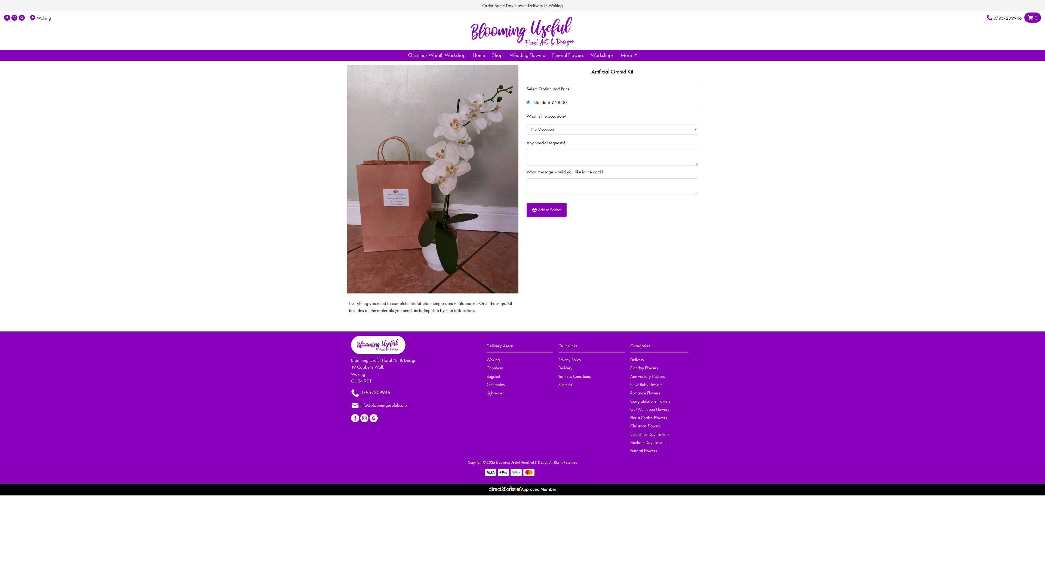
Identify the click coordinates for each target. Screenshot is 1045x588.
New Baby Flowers (646, 384)
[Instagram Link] (14, 18)
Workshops (602, 55)
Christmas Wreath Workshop (437, 55)
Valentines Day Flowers (649, 434)
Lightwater (495, 393)
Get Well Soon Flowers (649, 409)
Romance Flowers (645, 393)
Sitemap (565, 384)
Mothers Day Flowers (648, 442)
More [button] (627, 55)
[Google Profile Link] (22, 18)
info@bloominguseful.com (383, 405)
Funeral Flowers (568, 55)
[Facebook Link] (7, 18)
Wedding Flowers (527, 55)
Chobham (495, 367)
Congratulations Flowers (650, 401)
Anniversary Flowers (647, 376)
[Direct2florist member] (522, 490)
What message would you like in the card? (565, 171)
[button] (522, 347)
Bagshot (493, 376)
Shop (497, 55)
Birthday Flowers (644, 367)
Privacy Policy (569, 359)
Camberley (496, 384)
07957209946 (1008, 18)
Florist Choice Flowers (648, 417)
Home (479, 55)
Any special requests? (546, 142)
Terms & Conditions (574, 376)
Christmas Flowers (645, 425)
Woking (493, 359)
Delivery (565, 367)
